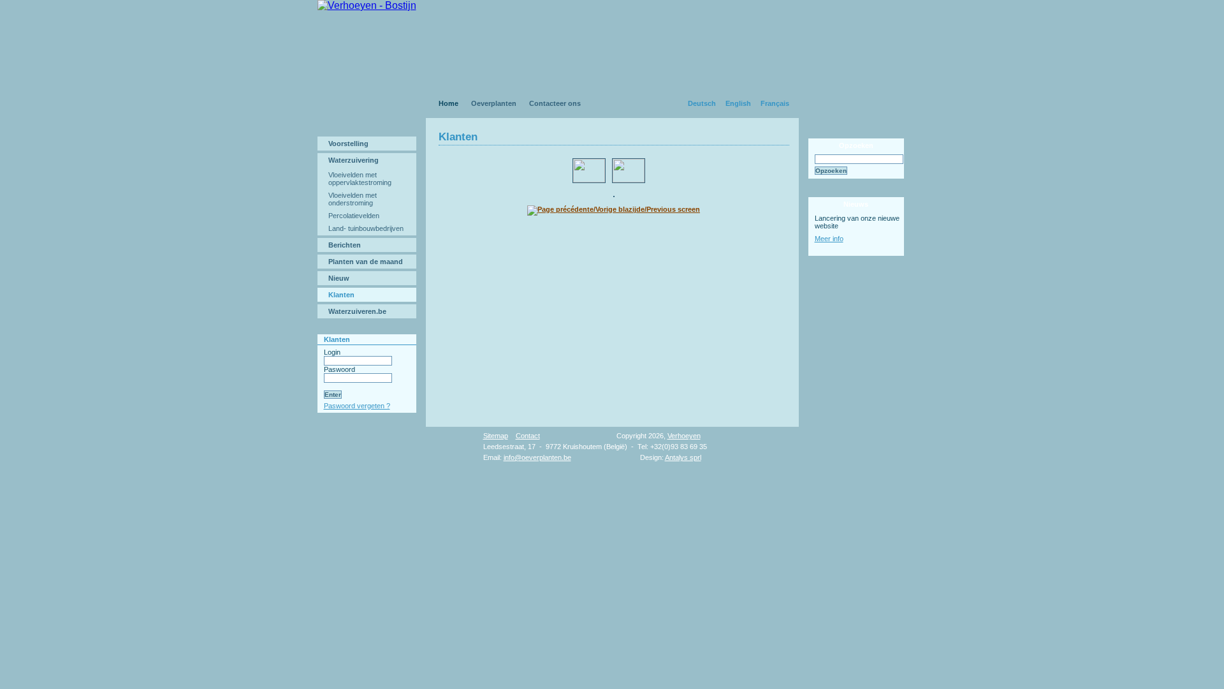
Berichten (344, 245)
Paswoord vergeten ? (357, 406)
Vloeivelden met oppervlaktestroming (359, 178)
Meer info (829, 238)
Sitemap (495, 436)
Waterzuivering (353, 160)
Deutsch (702, 103)
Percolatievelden (353, 215)
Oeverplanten (493, 103)
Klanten (341, 295)
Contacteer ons (555, 103)
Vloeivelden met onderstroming (352, 199)
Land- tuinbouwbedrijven (366, 228)
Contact (528, 436)
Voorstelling (348, 143)
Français (775, 103)
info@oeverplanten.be (537, 457)
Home (448, 103)
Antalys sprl (683, 457)
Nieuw (338, 278)
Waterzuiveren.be (357, 311)
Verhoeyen (684, 436)
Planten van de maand (365, 261)
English (738, 103)
